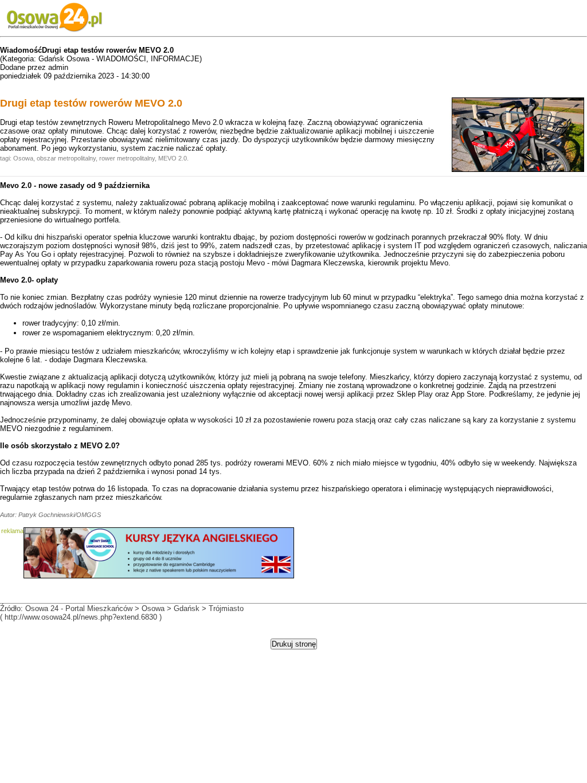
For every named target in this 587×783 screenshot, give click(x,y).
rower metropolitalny (127, 158)
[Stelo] (159, 575)
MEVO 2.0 (172, 158)
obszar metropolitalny (66, 158)
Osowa (23, 158)
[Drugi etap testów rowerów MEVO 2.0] (518, 169)
